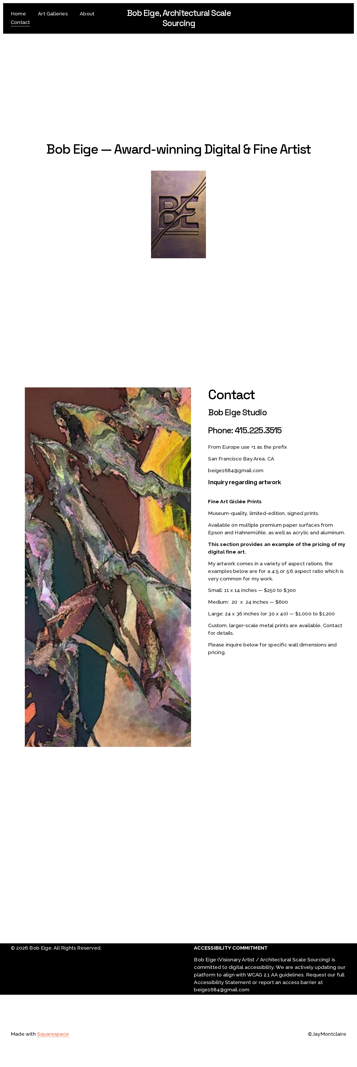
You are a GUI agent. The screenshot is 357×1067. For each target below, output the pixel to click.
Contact (20, 22)
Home (18, 14)
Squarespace (53, 1034)
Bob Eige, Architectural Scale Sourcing (179, 18)
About (87, 14)
